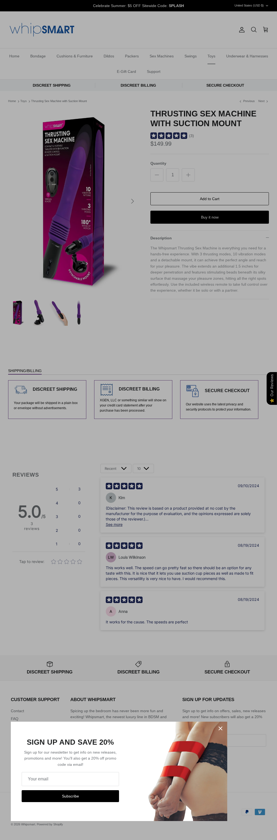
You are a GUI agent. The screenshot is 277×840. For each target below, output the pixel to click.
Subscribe (70, 796)
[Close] (220, 728)
